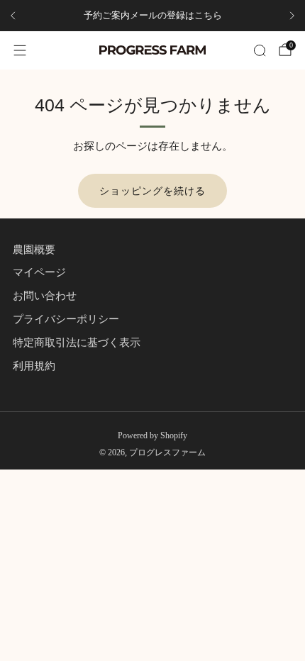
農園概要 (34, 249)
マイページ (39, 272)
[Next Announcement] (292, 15)
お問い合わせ (45, 295)
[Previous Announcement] (12, 15)
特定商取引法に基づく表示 (76, 342)
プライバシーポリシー (66, 319)
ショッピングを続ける (152, 190)
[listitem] (152, 15)
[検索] (260, 50)
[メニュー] (20, 50)
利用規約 (34, 366)
